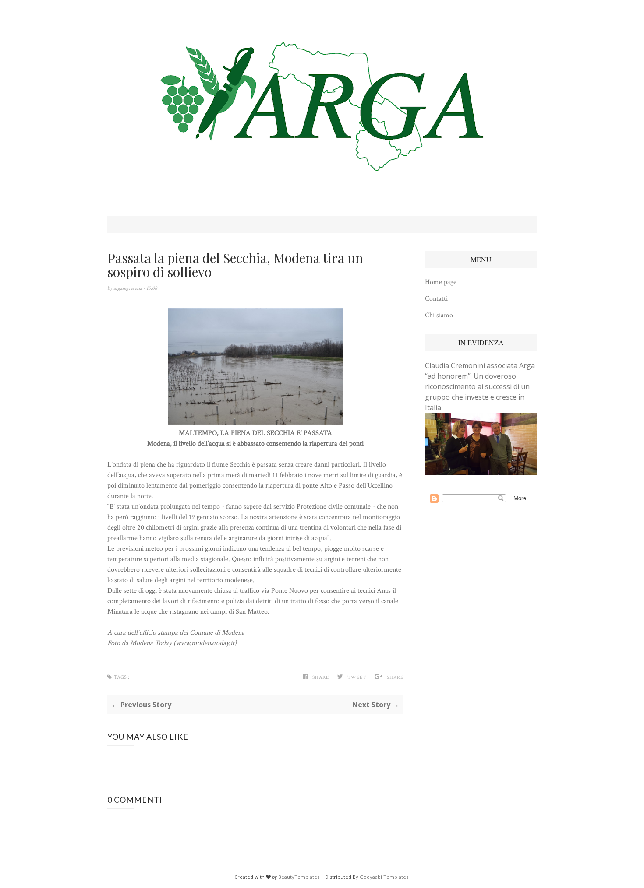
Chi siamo (439, 315)
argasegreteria (128, 288)
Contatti (436, 298)
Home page (440, 282)
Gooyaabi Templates (384, 877)
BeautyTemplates (298, 877)
